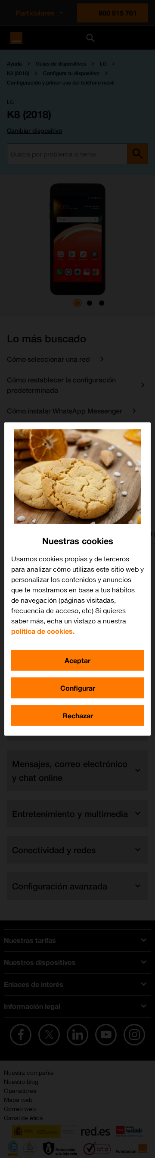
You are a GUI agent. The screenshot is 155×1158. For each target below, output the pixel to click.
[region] (77, 579)
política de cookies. (42, 630)
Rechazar (77, 715)
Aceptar (77, 660)
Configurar (77, 687)
